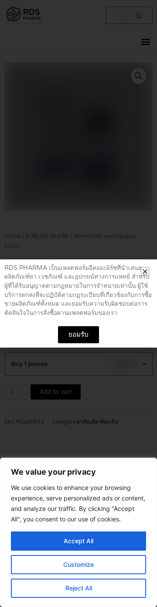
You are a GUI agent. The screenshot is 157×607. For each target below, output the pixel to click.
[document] (78, 303)
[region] (78, 532)
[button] (145, 271)
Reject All (78, 588)
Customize (78, 564)
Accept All (78, 541)
